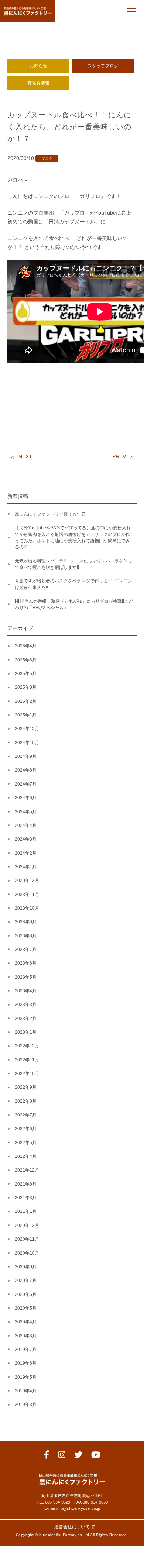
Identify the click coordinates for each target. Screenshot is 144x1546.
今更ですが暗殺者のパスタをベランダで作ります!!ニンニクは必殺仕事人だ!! (73, 584)
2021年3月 (26, 1198)
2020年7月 (26, 1280)
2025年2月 (26, 701)
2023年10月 (27, 908)
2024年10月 (27, 742)
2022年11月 (27, 1060)
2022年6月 (26, 1128)
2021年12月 (27, 1170)
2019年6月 (26, 1363)
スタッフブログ (103, 66)
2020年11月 (27, 1239)
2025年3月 (26, 687)
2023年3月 (26, 1004)
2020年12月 (27, 1225)
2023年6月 (26, 963)
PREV (119, 456)
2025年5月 (26, 673)
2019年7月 (26, 1349)
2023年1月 (26, 1032)
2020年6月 (26, 1294)
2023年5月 (26, 977)
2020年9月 (26, 1267)
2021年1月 (26, 1211)
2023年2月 (26, 1018)
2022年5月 (26, 1142)
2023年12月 (27, 880)
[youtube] (95, 1456)
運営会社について (72, 1527)
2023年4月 (26, 991)
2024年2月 (26, 853)
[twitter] (78, 1456)
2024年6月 (26, 798)
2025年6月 (26, 660)
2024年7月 (26, 784)
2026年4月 (26, 646)
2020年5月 (26, 1308)
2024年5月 (26, 812)
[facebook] (46, 1456)
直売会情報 (38, 83)
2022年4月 (26, 1156)
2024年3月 (26, 839)
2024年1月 (26, 867)
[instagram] (61, 1456)
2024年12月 (27, 728)
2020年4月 (26, 1322)
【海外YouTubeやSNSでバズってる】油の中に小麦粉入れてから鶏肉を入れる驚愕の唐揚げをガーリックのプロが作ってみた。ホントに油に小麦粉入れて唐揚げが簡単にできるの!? (73, 537)
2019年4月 (26, 1391)
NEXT (25, 456)
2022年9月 (26, 1087)
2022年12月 (27, 1046)
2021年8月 (26, 1184)
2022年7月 (26, 1115)
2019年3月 (26, 1404)
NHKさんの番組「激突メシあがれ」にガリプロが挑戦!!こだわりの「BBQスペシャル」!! (74, 604)
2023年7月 (26, 949)
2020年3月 (26, 1336)
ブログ (46, 159)
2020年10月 (27, 1253)
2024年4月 (26, 825)
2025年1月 (26, 715)
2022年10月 (27, 1073)
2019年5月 (26, 1377)
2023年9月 (26, 922)
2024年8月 (26, 770)
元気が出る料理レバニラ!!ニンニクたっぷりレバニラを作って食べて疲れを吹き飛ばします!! (73, 564)
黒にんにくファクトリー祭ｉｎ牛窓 (50, 514)
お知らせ (38, 66)
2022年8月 (26, 1101)
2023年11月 (27, 894)
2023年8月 (26, 936)
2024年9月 (26, 756)
